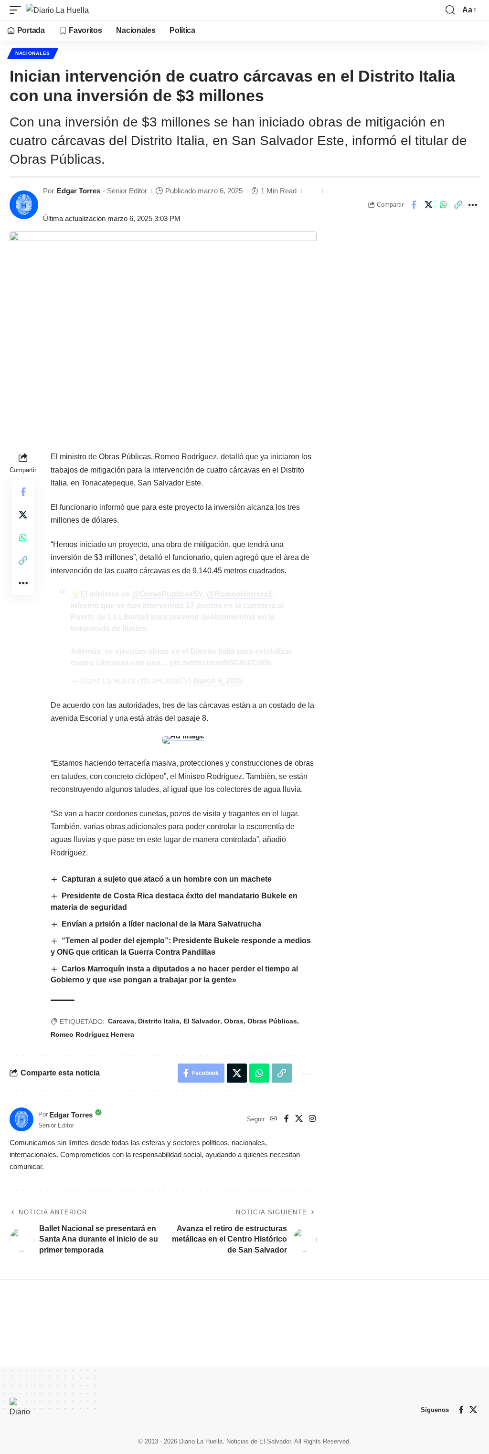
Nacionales (32, 53)
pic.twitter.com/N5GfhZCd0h (220, 663)
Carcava (121, 1021)
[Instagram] (312, 1119)
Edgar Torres (78, 191)
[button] (18, 10)
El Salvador (201, 1021)
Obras (234, 1021)
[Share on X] (428, 204)
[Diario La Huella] (57, 10)
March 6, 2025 (218, 681)
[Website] (273, 1119)
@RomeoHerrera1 (239, 594)
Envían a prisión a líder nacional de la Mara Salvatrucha (161, 924)
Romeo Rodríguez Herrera (92, 1034)
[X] (299, 1119)
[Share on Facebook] (413, 204)
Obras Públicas (272, 1021)
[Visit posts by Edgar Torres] (24, 204)
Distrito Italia (159, 1021)
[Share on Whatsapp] (443, 204)
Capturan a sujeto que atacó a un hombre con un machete (168, 879)
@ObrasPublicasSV (167, 594)
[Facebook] (286, 1119)
